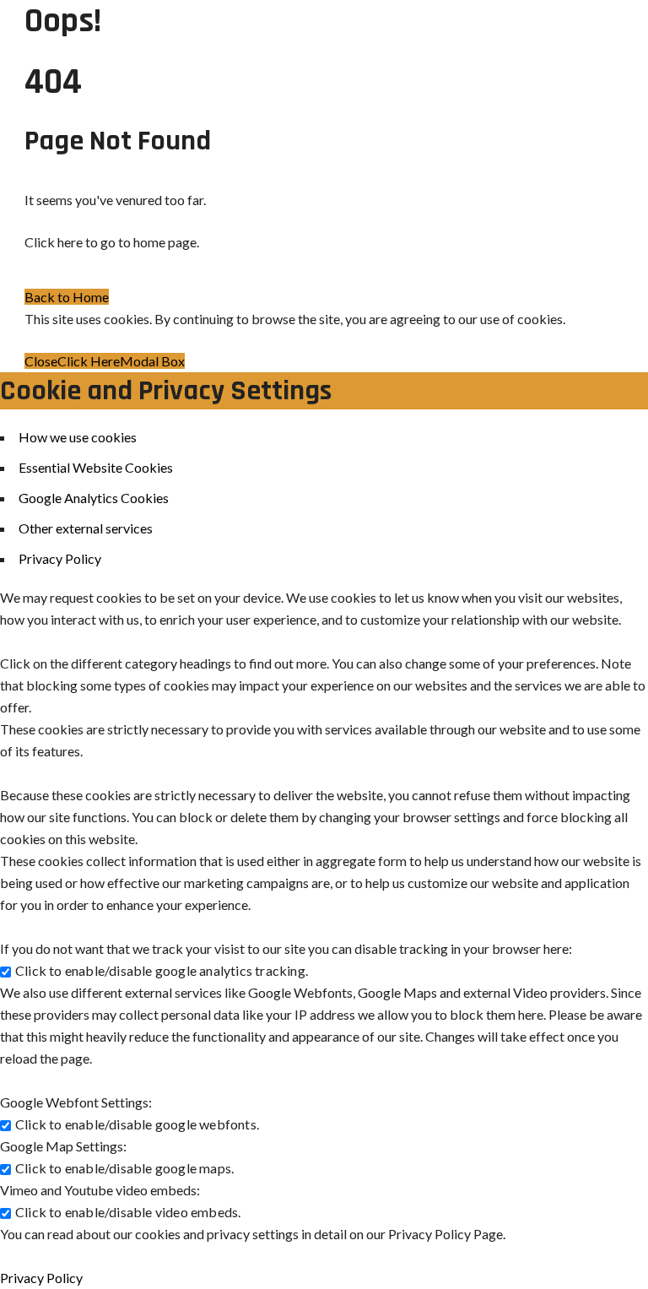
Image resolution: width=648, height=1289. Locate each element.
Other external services (86, 528)
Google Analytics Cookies (94, 498)
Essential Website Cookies (96, 467)
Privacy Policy (60, 558)
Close (40, 361)
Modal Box (152, 361)
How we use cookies (78, 437)
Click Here (88, 361)
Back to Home (66, 297)
